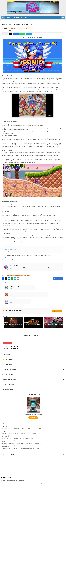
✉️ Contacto (16, 17)
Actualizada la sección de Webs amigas (11, 346)
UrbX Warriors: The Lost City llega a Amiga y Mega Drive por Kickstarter (32, 325)
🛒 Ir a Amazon (57, 311)
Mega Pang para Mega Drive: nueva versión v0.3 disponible (15, 345)
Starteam (32, 78)
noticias (10, 30)
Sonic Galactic (8, 257)
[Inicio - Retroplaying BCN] (3, 18)
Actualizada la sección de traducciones (11, 348)
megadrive (26, 322)
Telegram (29, 33)
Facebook (16, 33)
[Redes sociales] (21, 18)
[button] (63, 17)
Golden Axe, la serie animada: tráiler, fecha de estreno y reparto (13, 325)
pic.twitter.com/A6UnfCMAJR (9, 249)
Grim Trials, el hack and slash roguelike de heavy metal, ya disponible (53, 325)
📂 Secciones (8, 17)
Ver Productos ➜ (33, 417)
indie (45, 322)
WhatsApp (23, 33)
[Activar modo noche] (25, 17)
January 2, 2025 (27, 251)
